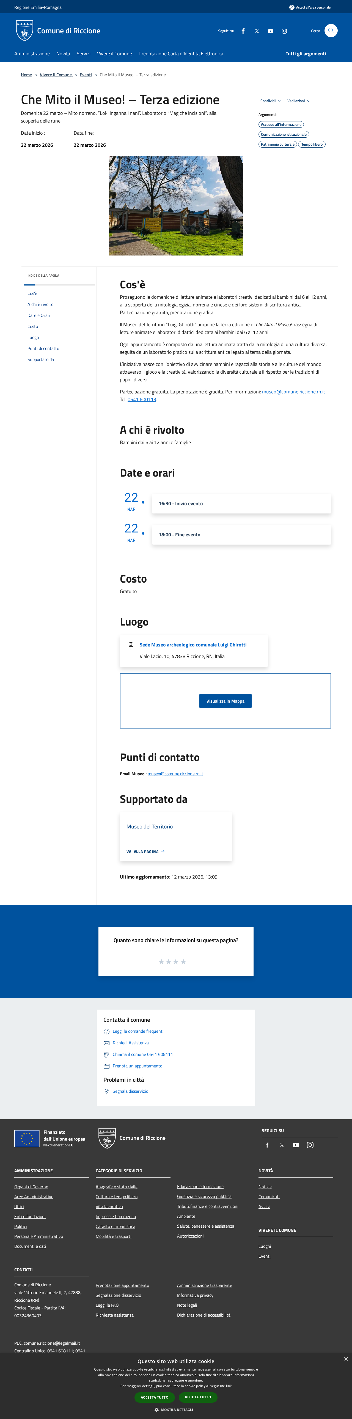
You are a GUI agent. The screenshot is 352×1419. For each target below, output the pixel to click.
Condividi (268, 101)
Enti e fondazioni (30, 1216)
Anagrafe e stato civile (117, 1186)
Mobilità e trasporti (113, 1236)
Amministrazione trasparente (204, 1285)
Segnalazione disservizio (118, 1295)
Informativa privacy (195, 1295)
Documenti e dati (30, 1246)
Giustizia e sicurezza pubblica (204, 1196)
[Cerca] (331, 30)
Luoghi (264, 1246)
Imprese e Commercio (116, 1216)
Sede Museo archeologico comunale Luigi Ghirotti (193, 644)
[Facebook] (240, 30)
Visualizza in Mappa (225, 701)
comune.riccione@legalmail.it (52, 1343)
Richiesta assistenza (115, 1315)
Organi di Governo (31, 1186)
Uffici (19, 1206)
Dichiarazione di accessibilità (203, 1315)
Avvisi (264, 1206)
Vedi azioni (296, 101)
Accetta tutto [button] (155, 1397)
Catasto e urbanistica (115, 1226)
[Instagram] (282, 30)
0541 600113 (142, 399)
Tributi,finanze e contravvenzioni (207, 1206)
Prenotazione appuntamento (122, 1285)
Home (26, 74)
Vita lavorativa (109, 1206)
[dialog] (176, 1386)
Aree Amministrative (33, 1196)
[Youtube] (268, 30)
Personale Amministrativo (38, 1236)
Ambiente (186, 1216)
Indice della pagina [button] (43, 275)
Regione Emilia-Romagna (38, 7)
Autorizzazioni (190, 1236)
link (229, 1385)
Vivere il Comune (56, 74)
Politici (20, 1226)
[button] (176, 1409)
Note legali (187, 1305)
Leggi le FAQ (107, 1305)
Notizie (265, 1186)
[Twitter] (254, 30)
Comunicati (269, 1196)
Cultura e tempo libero (117, 1196)
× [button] (346, 1359)
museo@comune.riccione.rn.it (293, 391)
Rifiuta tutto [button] (198, 1397)
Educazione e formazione (200, 1186)
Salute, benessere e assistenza (205, 1226)
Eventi (86, 74)
